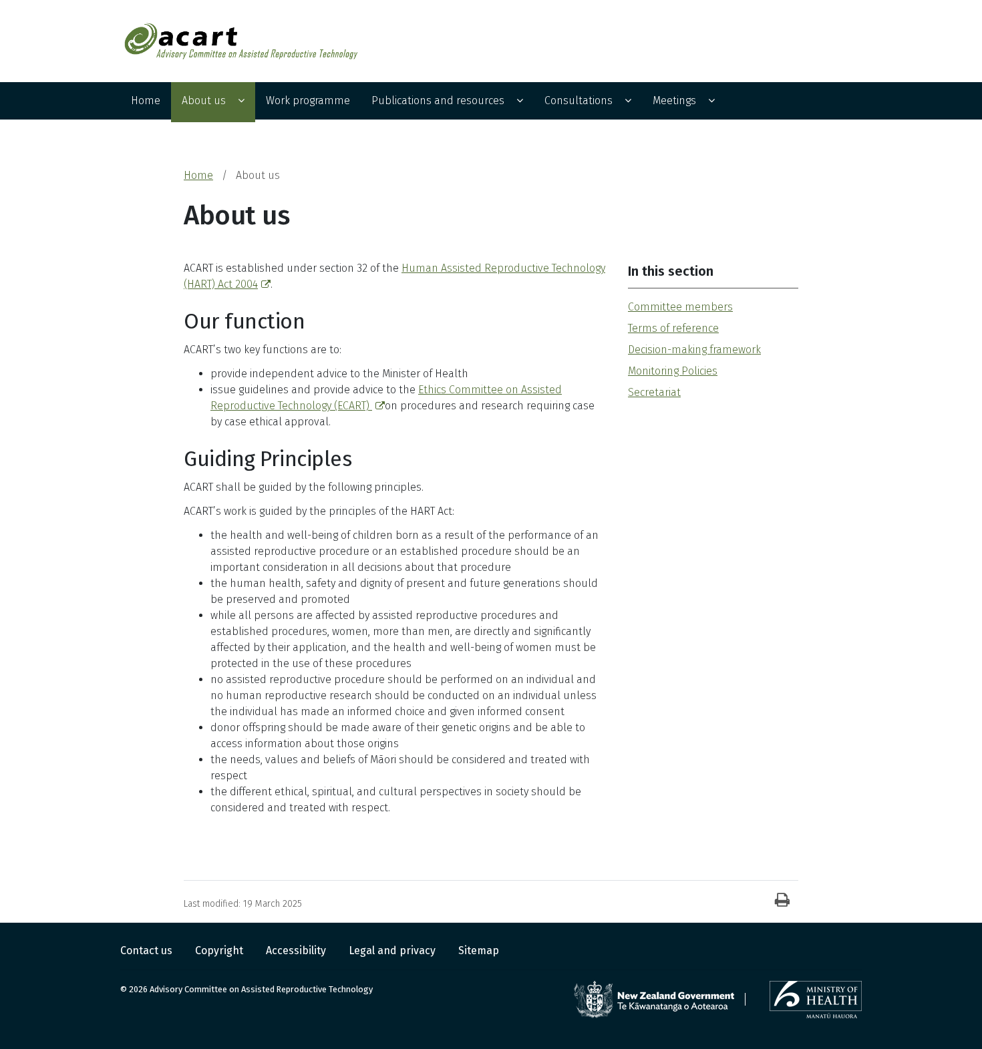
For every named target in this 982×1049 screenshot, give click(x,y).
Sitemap (478, 950)
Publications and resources (437, 100)
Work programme (308, 100)
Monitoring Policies (672, 371)
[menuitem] (145, 102)
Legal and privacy (393, 950)
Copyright (220, 950)
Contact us (147, 950)
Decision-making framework (694, 349)
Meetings (674, 100)
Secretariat (654, 392)
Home (145, 100)
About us (204, 100)
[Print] (782, 901)
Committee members (680, 306)
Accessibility (297, 950)
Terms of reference (673, 328)
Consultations (578, 100)
